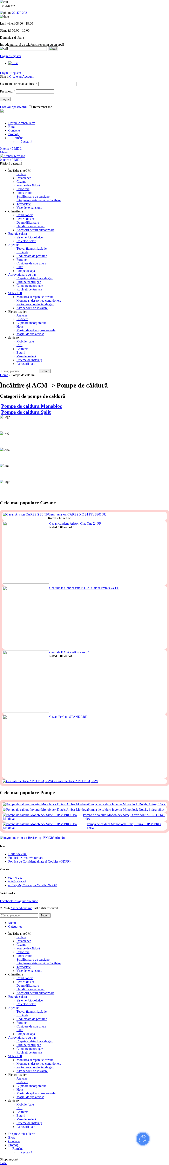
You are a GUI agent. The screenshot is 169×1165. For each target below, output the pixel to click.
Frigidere (22, 319)
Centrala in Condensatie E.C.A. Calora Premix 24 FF (84, 588)
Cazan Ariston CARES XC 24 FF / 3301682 (77, 514)
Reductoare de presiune (31, 256)
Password (7, 91)
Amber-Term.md (21, 908)
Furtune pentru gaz (28, 282)
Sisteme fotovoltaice (29, 237)
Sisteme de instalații (29, 360)
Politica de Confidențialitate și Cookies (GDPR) (39, 861)
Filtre (19, 267)
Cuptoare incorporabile (31, 323)
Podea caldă (24, 192)
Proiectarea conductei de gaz (35, 304)
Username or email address (19, 83)
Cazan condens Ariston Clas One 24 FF (75, 523)
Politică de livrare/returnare (25, 857)
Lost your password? (13, 107)
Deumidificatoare (27, 222)
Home (4, 375)
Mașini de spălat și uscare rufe (35, 330)
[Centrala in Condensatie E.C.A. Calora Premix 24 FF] (26, 617)
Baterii (20, 352)
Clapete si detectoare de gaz (34, 278)
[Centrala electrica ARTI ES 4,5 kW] (27, 781)
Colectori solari (26, 241)
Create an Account (21, 76)
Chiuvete (22, 349)
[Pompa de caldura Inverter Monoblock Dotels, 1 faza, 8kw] (45, 810)
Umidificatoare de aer (30, 226)
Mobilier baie (25, 341)
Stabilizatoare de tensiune (32, 196)
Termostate (23, 204)
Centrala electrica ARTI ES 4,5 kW (75, 781)
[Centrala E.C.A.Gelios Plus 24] (26, 682)
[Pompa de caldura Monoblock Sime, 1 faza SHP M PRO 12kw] (45, 826)
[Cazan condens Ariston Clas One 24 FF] (26, 553)
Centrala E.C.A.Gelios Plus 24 (69, 652)
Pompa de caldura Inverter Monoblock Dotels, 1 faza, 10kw (127, 804)
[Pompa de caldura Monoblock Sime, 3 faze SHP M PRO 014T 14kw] (43, 817)
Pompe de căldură (28, 185)
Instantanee (23, 178)
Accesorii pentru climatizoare (35, 230)
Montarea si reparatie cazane (34, 297)
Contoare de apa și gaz (31, 263)
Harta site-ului (17, 854)
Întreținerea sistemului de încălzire (38, 200)
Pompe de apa (25, 271)
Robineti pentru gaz (29, 289)
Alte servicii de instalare (32, 308)
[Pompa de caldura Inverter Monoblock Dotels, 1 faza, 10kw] (45, 804)
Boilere (21, 174)
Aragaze (21, 315)
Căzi (19, 345)
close (3, 1163)
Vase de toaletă (26, 356)
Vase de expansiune (29, 207)
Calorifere (22, 189)
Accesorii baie (25, 363)
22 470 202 (19, 12)
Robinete (22, 252)
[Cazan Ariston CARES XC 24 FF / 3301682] (25, 516)
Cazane (21, 181)
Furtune (21, 259)
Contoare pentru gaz (29, 285)
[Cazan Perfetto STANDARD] (26, 746)
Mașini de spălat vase (30, 334)
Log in (5, 99)
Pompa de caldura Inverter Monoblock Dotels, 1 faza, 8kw (126, 809)
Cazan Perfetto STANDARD (68, 716)
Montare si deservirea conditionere (38, 300)
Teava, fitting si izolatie (31, 248)
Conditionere (24, 215)
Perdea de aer (25, 218)
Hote (19, 326)
